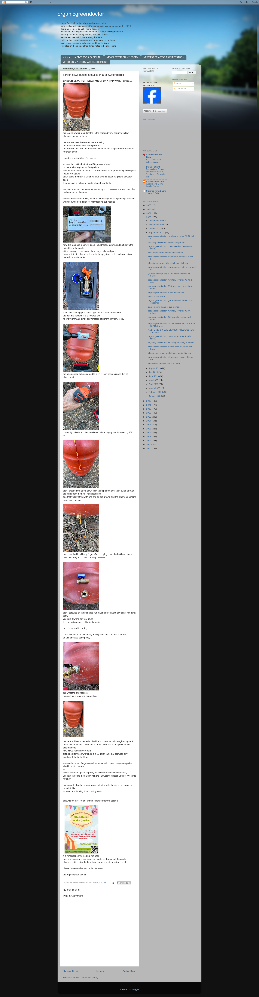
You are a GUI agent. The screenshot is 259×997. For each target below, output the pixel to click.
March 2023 (155, 388)
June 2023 (154, 376)
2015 (149, 429)
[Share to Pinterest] (129, 882)
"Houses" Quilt (152, 193)
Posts (178, 83)
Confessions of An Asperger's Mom (155, 182)
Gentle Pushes (152, 186)
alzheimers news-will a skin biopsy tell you (168, 263)
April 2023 (154, 384)
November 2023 (157, 225)
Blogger (135, 989)
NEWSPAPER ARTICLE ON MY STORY (163, 57)
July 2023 (153, 372)
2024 (149, 213)
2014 (149, 433)
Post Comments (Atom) (87, 977)
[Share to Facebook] (126, 882)
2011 (148, 444)
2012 (149, 441)
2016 (149, 425)
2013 (149, 436)
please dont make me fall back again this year (170, 353)
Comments (180, 89)
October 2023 (155, 228)
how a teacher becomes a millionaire (165, 253)
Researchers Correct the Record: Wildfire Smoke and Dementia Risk (155, 173)
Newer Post (70, 971)
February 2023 (156, 392)
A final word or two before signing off (154, 160)
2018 (149, 417)
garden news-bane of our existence (165, 307)
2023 (149, 217)
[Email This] (118, 882)
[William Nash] (152, 103)
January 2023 (155, 396)
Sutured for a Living (156, 191)
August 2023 (155, 368)
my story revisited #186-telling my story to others (171, 343)
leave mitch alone (156, 296)
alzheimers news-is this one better (164, 363)
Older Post (129, 971)
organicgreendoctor (81, 14)
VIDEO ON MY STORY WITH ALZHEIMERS (85, 62)
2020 (149, 409)
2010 (149, 448)
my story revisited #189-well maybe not (166, 242)
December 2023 (157, 221)
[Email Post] (113, 883)
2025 (149, 209)
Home (100, 971)
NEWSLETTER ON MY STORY (122, 57)
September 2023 (157, 232)
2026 (149, 205)
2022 (149, 401)
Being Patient (153, 167)
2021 (149, 405)
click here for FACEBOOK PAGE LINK (82, 57)
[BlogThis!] (121, 882)
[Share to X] (123, 882)
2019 (149, 413)
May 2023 (154, 380)
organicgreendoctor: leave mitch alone (166, 293)
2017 (149, 421)
